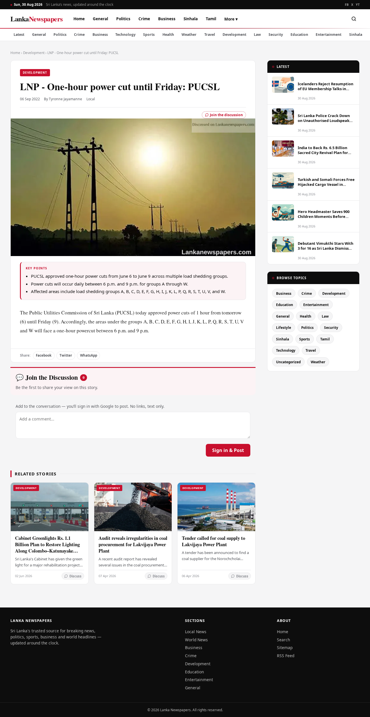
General (100, 18)
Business (166, 18)
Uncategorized (288, 362)
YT (358, 5)
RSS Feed (285, 655)
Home (79, 18)
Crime (144, 18)
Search (283, 639)
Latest (19, 34)
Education (299, 34)
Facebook (43, 355)
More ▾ (231, 19)
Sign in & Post (228, 450)
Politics (123, 18)
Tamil (211, 18)
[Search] (354, 19)
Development (234, 34)
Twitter (66, 355)
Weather (189, 34)
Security (276, 34)
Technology (125, 34)
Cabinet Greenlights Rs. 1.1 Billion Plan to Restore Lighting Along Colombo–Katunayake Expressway (47, 547)
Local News (195, 631)
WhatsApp (88, 355)
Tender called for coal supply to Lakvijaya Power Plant (213, 541)
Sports (149, 34)
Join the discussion (226, 114)
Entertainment (328, 34)
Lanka (36, 19)
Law (257, 34)
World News (196, 639)
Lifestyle (283, 327)
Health (168, 34)
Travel (209, 34)
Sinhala (191, 18)
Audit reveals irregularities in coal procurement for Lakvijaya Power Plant (133, 544)
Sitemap (285, 647)
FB (347, 5)
